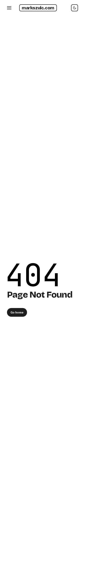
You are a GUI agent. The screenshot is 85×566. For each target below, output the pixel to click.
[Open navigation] (9, 7)
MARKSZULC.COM (38, 7)
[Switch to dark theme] (74, 7)
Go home (17, 312)
